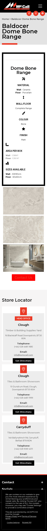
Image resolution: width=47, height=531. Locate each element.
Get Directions (23, 361)
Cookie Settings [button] (13, 522)
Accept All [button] (26, 522)
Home (5, 19)
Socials (7, 489)
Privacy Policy (11, 516)
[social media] (29, 13)
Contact (8, 482)
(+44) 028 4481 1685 (23, 347)
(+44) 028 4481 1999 (23, 398)
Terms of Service (29, 516)
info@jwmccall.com (23, 355)
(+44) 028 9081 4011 (23, 449)
